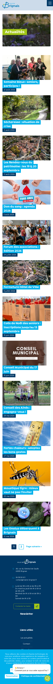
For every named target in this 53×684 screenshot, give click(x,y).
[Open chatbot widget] (47, 678)
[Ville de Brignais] (10, 5)
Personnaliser (12, 676)
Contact (26, 644)
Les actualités (27, 638)
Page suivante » (34, 547)
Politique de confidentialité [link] (33, 676)
